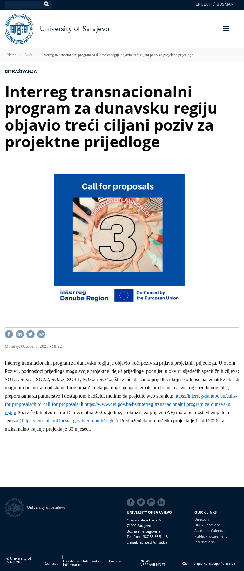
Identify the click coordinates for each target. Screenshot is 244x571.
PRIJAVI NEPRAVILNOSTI (153, 562)
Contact (51, 563)
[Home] (16, 507)
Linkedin (162, 502)
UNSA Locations (207, 525)
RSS (185, 563)
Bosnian (225, 4)
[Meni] (226, 29)
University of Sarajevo (74, 28)
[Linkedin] (20, 333)
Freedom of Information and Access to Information (94, 562)
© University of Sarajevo (18, 559)
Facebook (132, 502)
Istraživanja (21, 71)
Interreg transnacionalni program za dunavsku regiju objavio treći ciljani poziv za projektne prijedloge (117, 55)
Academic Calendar (210, 530)
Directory (201, 519)
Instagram (152, 502)
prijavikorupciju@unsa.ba (214, 563)
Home (11, 55)
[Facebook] (9, 333)
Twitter (142, 502)
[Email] (41, 333)
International (205, 542)
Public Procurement (210, 536)
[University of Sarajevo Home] (19, 28)
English (204, 4)
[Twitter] (30, 333)
